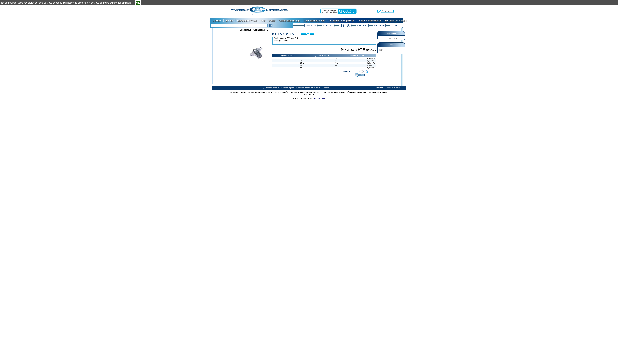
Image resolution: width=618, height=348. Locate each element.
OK (138, 2)
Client (391, 44)
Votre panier (391, 33)
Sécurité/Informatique (356, 92)
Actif (270, 92)
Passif (277, 92)
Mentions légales (287, 88)
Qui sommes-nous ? (271, 88)
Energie (243, 92)
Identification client (389, 50)
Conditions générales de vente (308, 88)
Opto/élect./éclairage (290, 92)
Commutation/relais (257, 92)
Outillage (234, 92)
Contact (326, 88)
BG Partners (319, 98)
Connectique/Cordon (310, 92)
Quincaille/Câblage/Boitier (333, 92)
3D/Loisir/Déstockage (378, 92)
